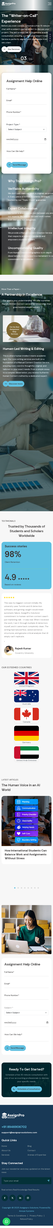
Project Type (13, 115)
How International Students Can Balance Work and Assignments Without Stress (26, 845)
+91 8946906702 (14, 1117)
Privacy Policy (36, 1206)
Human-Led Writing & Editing (23, 340)
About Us (6, 1141)
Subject (8, 998)
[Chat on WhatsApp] (6, 1221)
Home (4, 1137)
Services (5, 1145)
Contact (32, 1141)
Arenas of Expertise (37, 1145)
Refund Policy (26, 1210)
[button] (14, 879)
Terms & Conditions (16, 1206)
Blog (30, 1137)
